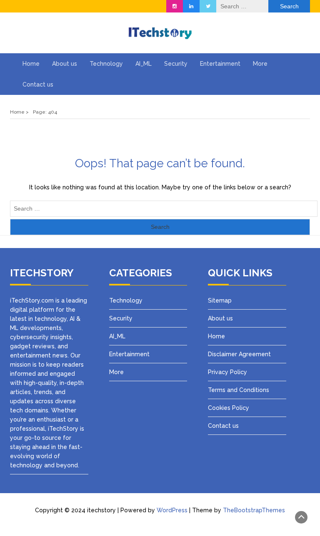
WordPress (172, 510)
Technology (106, 63)
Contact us (37, 84)
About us (64, 63)
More (260, 63)
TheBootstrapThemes (254, 510)
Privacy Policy (228, 372)
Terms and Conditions (238, 390)
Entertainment (220, 63)
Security (176, 63)
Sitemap (220, 300)
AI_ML (143, 63)
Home (31, 63)
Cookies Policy (228, 407)
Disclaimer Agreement (239, 354)
